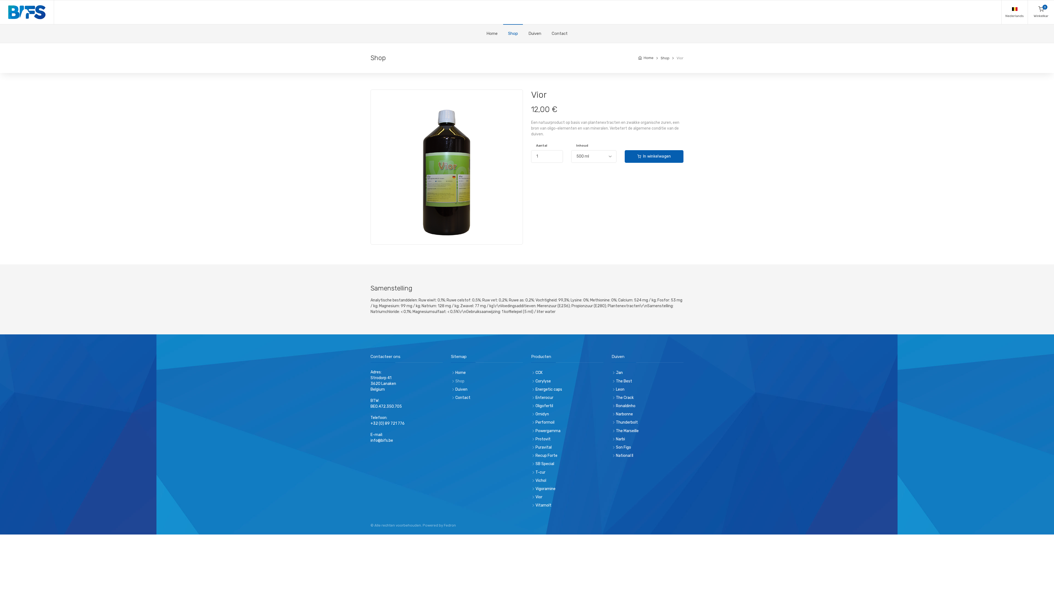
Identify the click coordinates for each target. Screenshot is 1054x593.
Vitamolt (543, 505)
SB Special (545, 463)
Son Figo (623, 447)
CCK (539, 372)
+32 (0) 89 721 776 (388, 423)
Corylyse (543, 381)
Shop (513, 33)
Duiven (534, 33)
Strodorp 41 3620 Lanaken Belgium (383, 384)
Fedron (450, 525)
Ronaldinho (625, 406)
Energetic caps (549, 389)
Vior (539, 497)
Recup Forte (546, 455)
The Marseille (627, 431)
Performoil (545, 422)
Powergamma (548, 431)
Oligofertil (544, 406)
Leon (620, 389)
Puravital (544, 447)
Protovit (543, 439)
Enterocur (544, 397)
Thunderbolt (627, 422)
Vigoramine (546, 488)
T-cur (540, 472)
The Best (624, 381)
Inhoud (582, 145)
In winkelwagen (656, 156)
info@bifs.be (382, 440)
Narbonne (624, 414)
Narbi (620, 439)
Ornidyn (542, 414)
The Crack (625, 397)
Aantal (541, 145)
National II (624, 455)
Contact (560, 33)
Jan (619, 372)
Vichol (541, 480)
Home (492, 33)
